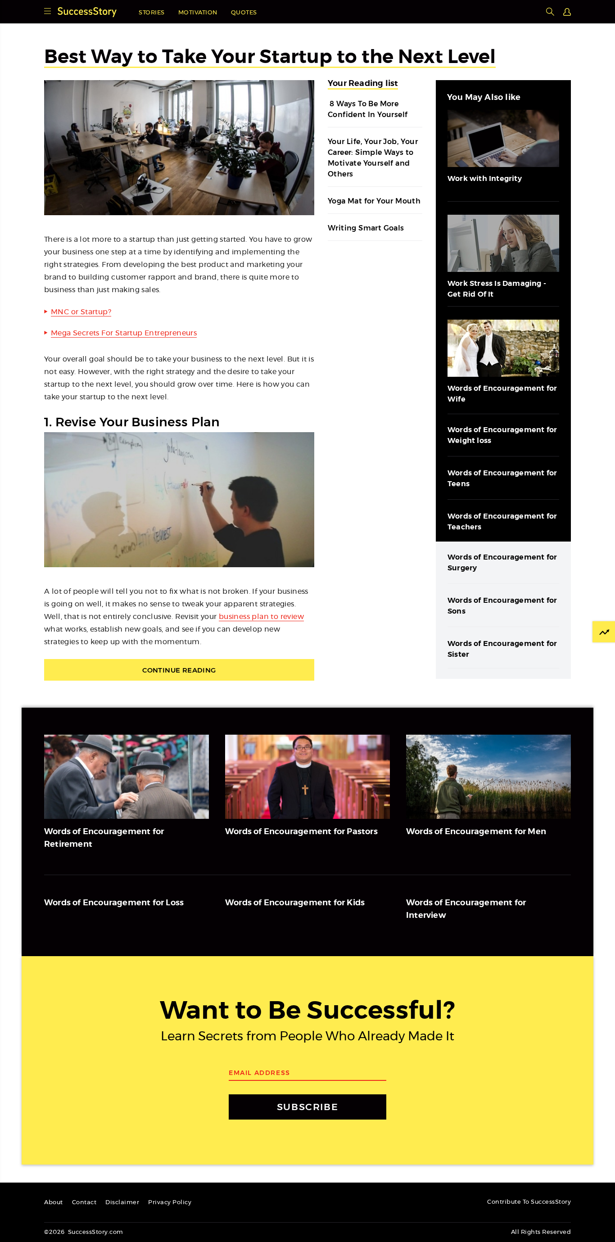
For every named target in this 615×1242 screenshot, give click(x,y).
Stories (152, 13)
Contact (84, 1203)
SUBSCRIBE (307, 1106)
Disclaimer (122, 1203)
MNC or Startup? (81, 312)
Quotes (244, 13)
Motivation (197, 13)
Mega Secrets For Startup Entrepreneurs (124, 333)
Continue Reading (179, 670)
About (53, 1203)
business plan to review (261, 616)
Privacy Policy (169, 1203)
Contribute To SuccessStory (529, 1202)
